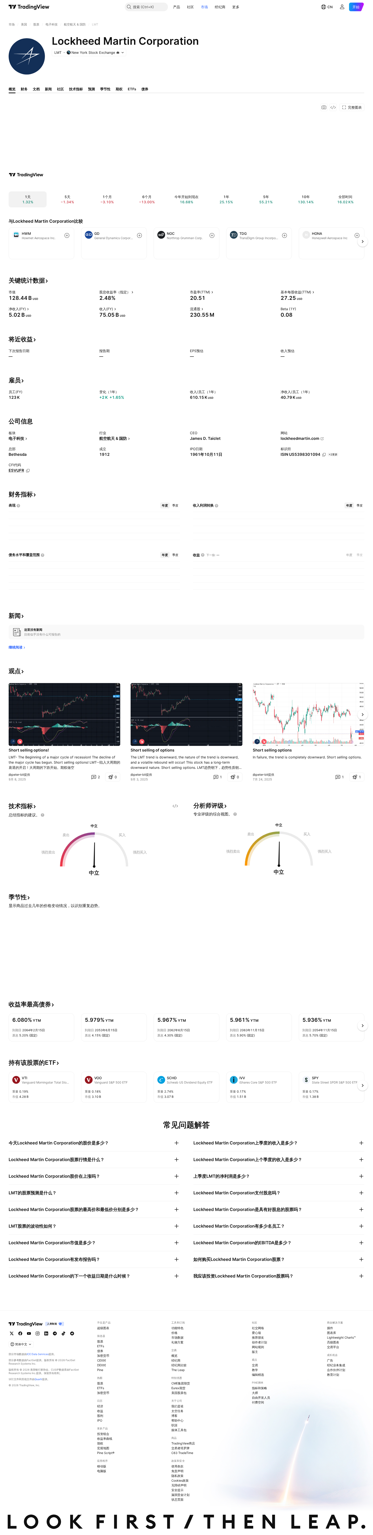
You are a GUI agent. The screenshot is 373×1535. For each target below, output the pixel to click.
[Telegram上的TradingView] (55, 1333)
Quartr (38, 1379)
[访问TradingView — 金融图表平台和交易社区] (26, 175)
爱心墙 (256, 1333)
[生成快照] (324, 107)
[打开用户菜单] (342, 7)
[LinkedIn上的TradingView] (46, 1333)
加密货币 (103, 1355)
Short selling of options (152, 750)
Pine (100, 1370)
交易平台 (333, 1347)
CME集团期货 (180, 1383)
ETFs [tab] (132, 89)
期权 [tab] (119, 89)
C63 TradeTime (182, 1453)
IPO (99, 1420)
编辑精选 (258, 1374)
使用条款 (177, 1466)
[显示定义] (18, 292)
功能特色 (177, 1328)
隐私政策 (177, 1476)
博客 (174, 1415)
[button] (183, 7)
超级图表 (103, 1328)
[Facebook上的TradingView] (20, 1333)
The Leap (178, 1370)
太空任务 (177, 1411)
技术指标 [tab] (76, 89)
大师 (255, 1393)
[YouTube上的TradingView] (29, 1333)
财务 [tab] (24, 89)
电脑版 (101, 1471)
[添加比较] (67, 235)
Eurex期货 (178, 1388)
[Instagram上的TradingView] (38, 1333)
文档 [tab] (36, 89)
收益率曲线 (104, 1438)
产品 (176, 7)
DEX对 (101, 1365)
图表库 (331, 1333)
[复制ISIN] (324, 455)
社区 (190, 7)
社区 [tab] (60, 89)
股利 (100, 1415)
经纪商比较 (178, 1365)
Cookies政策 (180, 1480)
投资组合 (103, 1434)
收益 (100, 1411)
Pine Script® (105, 1453)
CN (330, 7)
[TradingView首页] (29, 7)
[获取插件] (333, 107)
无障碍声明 (178, 1485)
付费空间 (258, 1402)
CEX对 (101, 1360)
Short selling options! (29, 750)
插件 (330, 1328)
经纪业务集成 (336, 1365)
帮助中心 (177, 1420)
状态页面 (177, 1499)
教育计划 (333, 1374)
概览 (174, 1355)
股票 (100, 1341)
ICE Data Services (38, 1354)
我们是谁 (177, 1406)
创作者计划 (259, 1342)
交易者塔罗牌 (180, 1448)
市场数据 (177, 1337)
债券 (100, 1351)
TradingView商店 (183, 1443)
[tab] (165, 505)
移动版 (101, 1466)
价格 (174, 1333)
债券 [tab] (144, 89)
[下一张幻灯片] (362, 714)
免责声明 (177, 1471)
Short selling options (272, 750)
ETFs (100, 1346)
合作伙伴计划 (336, 1370)
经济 (100, 1406)
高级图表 (333, 1342)
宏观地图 (103, 1448)
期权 (100, 1443)
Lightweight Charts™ (341, 1337)
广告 (330, 1360)
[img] (118, 52)
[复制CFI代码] (28, 471)
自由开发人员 (261, 1397)
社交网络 (258, 1328)
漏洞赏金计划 (180, 1495)
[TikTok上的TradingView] (63, 1333)
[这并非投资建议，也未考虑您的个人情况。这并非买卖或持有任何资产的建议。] (42, 815)
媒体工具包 (178, 1430)
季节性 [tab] (105, 89)
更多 (235, 7)
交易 (255, 1365)
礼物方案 (177, 1342)
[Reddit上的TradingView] (72, 1333)
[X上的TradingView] (12, 1333)
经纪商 (220, 7)
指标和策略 (259, 1388)
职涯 (174, 1425)
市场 (204, 7)
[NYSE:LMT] (13, 741)
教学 (255, 1370)
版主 (255, 1352)
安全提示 (177, 1490)
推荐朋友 (258, 1337)
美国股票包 (178, 1393)
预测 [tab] (91, 89)
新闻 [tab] (48, 89)
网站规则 (258, 1347)
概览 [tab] (12, 89)
